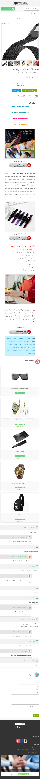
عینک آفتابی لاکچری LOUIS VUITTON (19, 388)
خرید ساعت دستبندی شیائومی (23, 342)
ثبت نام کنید (13, 774)
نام (38, 679)
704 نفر (15, 90)
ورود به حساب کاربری (23, 774)
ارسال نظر (35, 715)
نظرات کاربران (18, 19)
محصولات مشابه (27, 19)
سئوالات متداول (35, 747)
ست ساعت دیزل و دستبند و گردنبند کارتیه (20, 420)
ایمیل (38, 686)
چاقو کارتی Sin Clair (20, 451)
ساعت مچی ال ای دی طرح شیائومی (20, 351)
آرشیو (32, 362)
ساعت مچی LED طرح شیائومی (21, 339)
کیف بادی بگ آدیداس (19, 514)
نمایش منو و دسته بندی (30, 8)
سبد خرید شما (8, 8)
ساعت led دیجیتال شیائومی (25, 345)
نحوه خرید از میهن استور (33, 752)
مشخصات (36, 19)
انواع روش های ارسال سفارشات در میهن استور (28, 749)
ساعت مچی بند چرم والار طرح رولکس (20, 483)
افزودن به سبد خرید (28, 90)
